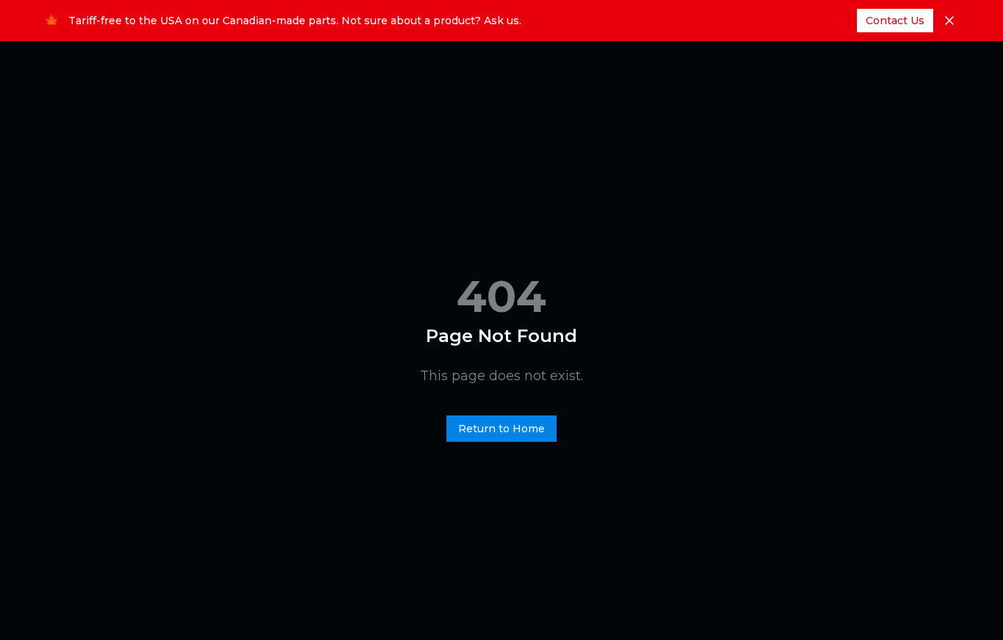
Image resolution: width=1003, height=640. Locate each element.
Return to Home (501, 428)
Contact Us (895, 20)
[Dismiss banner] (949, 20)
